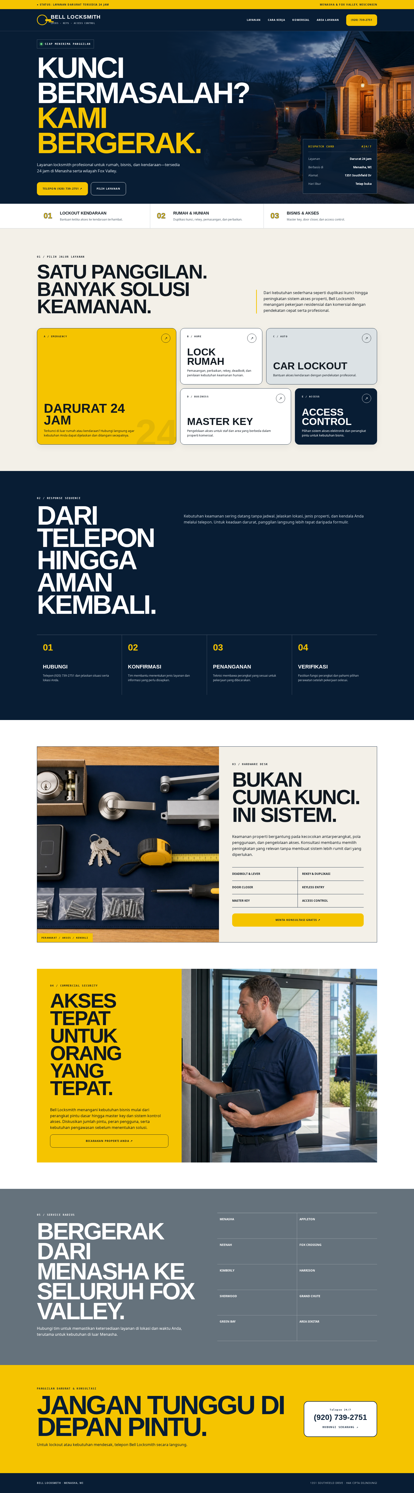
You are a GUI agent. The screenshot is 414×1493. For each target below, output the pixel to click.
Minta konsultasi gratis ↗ (298, 920)
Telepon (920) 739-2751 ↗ (62, 188)
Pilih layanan (108, 188)
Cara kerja (276, 20)
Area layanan (328, 20)
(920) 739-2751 (361, 20)
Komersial (301, 20)
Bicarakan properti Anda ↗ (109, 1141)
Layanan (254, 20)
